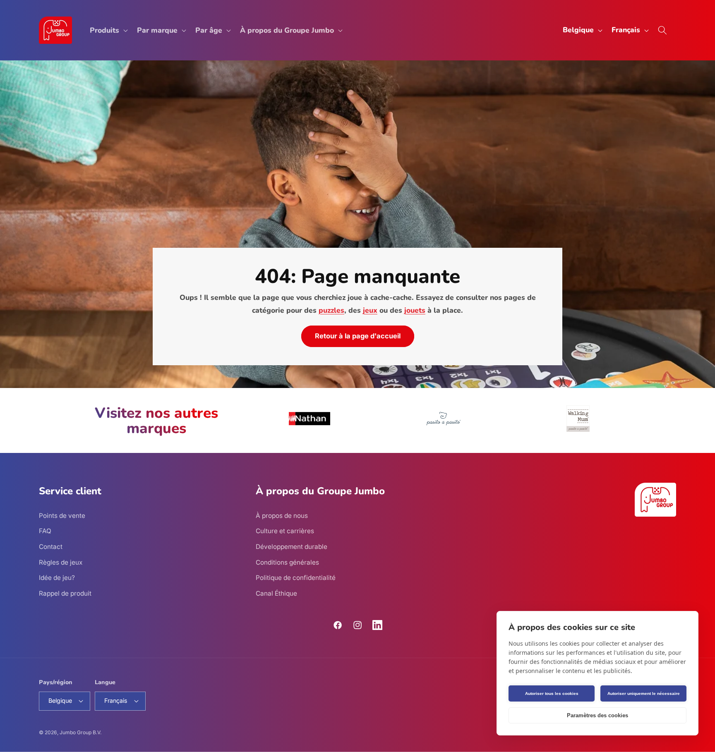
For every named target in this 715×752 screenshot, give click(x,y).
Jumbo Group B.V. (80, 732)
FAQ (45, 531)
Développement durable (291, 547)
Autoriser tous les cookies (551, 693)
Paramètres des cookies (597, 715)
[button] (108, 30)
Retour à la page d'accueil (358, 336)
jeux (370, 310)
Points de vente (62, 516)
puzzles (331, 310)
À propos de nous (282, 516)
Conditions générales (287, 562)
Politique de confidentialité (296, 578)
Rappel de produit (65, 593)
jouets (414, 310)
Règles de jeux (60, 562)
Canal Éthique (276, 593)
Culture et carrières (285, 531)
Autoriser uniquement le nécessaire (643, 693)
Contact (50, 547)
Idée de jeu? (57, 578)
